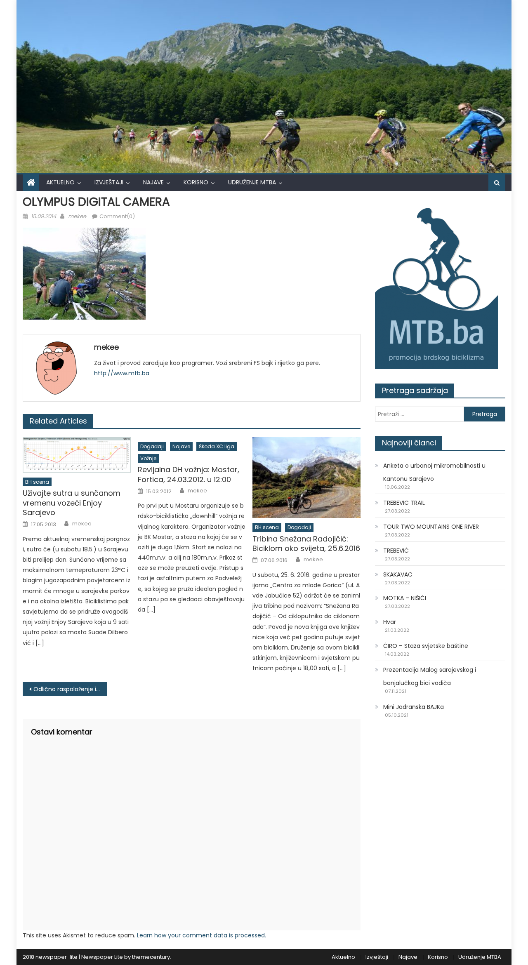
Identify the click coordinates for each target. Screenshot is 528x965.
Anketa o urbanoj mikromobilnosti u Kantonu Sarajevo (434, 472)
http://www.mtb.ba (121, 373)
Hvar (389, 622)
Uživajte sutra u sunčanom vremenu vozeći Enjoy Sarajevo (71, 502)
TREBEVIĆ (396, 550)
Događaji (152, 446)
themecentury (151, 957)
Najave (153, 182)
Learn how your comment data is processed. (201, 935)
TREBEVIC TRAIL (404, 503)
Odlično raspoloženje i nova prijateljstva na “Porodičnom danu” (70, 689)
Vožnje (148, 458)
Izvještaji (108, 182)
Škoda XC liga (216, 446)
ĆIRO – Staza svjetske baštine (425, 646)
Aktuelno (60, 182)
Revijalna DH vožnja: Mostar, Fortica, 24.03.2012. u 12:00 (188, 474)
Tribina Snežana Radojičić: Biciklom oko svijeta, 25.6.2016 (306, 543)
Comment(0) (117, 216)
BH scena (37, 481)
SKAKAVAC (397, 574)
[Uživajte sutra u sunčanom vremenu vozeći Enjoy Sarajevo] (77, 455)
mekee (77, 216)
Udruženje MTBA (252, 182)
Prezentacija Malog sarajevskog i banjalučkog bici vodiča (429, 676)
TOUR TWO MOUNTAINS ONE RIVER (431, 527)
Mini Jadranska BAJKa (413, 707)
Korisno (196, 182)
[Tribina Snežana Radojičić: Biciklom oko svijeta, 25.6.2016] (306, 477)
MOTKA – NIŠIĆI (404, 598)
